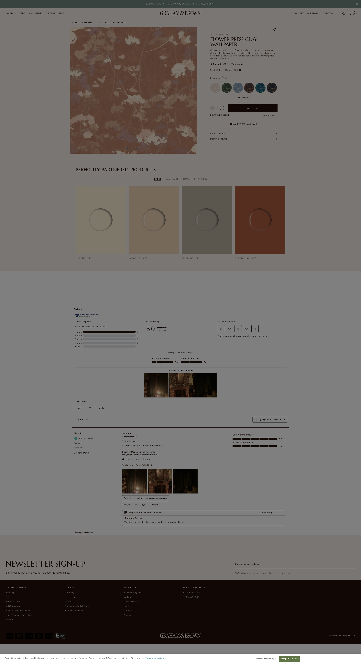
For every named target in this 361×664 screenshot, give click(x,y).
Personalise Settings (266, 658)
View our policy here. (155, 658)
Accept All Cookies (289, 658)
